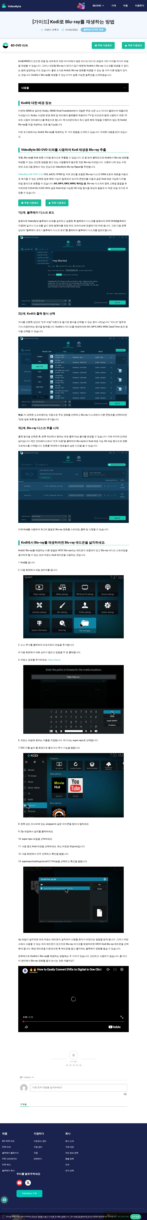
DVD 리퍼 (6, 1147)
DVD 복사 (6, 1164)
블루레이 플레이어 (10, 1153)
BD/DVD (97, 5)
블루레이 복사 (8, 1170)
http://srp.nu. (54, 659)
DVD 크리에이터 (9, 1159)
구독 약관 (69, 1147)
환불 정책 (69, 1159)
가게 (113, 5)
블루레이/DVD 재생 (93, 29)
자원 (125, 5)
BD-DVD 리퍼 (8, 1141)
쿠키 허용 (135, 1217)
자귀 (67, 1164)
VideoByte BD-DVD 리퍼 (30, 174)
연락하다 (38, 1159)
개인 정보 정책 (71, 1153)
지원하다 (139, 5)
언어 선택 (69, 1170)
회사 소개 (69, 1141)
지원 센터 (38, 1147)
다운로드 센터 (40, 1141)
